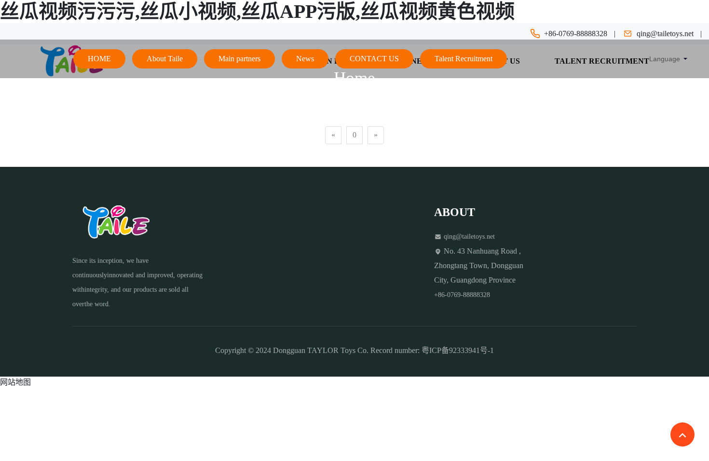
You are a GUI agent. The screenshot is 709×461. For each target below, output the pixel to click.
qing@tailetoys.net (665, 33)
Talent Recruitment (463, 58)
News (305, 58)
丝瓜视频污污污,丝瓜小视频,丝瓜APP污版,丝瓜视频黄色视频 (257, 11)
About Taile (165, 58)
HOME (99, 58)
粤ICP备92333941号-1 (458, 350)
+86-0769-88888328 (575, 33)
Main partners (239, 58)
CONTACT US (374, 58)
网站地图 (15, 382)
